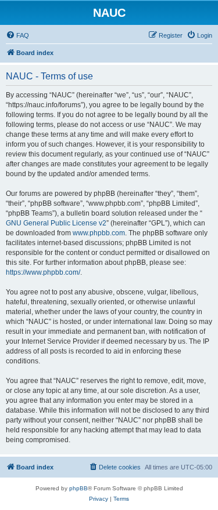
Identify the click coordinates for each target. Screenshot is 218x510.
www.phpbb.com (99, 233)
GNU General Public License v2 (56, 223)
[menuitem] (17, 35)
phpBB (78, 488)
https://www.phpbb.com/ (43, 272)
